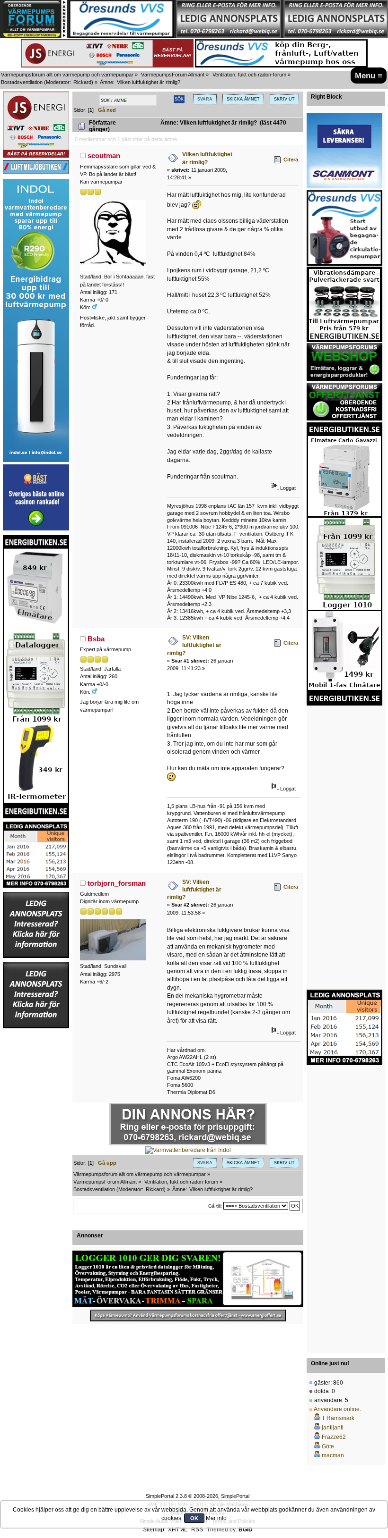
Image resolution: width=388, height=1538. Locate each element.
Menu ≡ (368, 75)
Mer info (216, 1518)
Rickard (82, 82)
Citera (290, 159)
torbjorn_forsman (117, 883)
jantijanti (333, 1427)
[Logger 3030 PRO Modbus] (187, 1279)
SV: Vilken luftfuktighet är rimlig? (194, 645)
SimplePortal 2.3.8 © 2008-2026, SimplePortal (197, 1496)
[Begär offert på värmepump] (187, 1315)
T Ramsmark (338, 1418)
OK (194, 1518)
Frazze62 (334, 1437)
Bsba (96, 639)
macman (333, 1455)
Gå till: (215, 1206)
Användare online (337, 1409)
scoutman (104, 155)
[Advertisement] (36, 1170)
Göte (328, 1446)
